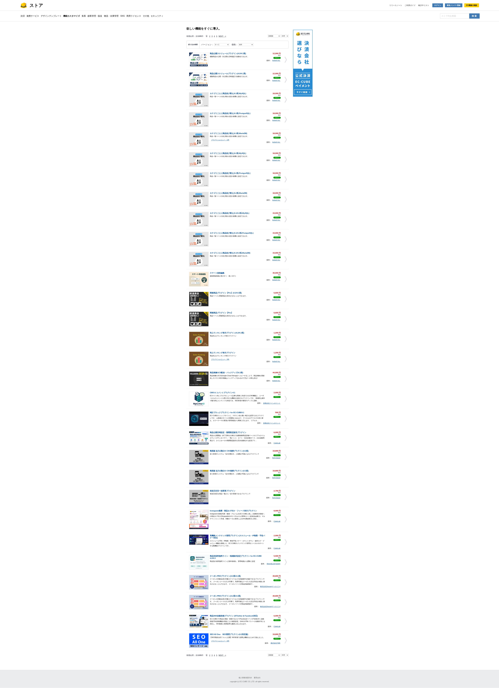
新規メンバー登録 (453, 5)
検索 (474, 16)
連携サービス (33, 16)
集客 (84, 16)
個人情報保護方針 (245, 678)
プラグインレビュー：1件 (220, 140)
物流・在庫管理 (111, 16)
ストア (36, 5)
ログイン (437, 5)
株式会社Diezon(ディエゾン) (270, 586)
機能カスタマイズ (71, 16)
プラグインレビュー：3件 (220, 359)
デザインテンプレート (51, 16)
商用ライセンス (133, 16)
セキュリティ (157, 16)
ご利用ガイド (410, 5)
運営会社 (257, 678)
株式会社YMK (275, 643)
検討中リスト (423, 5)
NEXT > (222, 36)
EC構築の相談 (471, 5)
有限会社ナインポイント (271, 403)
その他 (146, 16)
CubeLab (277, 443)
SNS (122, 16)
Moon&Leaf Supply (273, 564)
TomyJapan (276, 458)
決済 (23, 16)
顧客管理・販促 (95, 16)
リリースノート (395, 5)
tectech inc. (276, 60)
